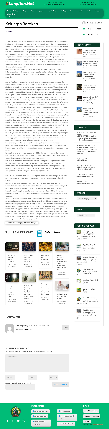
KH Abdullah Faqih (67, 424)
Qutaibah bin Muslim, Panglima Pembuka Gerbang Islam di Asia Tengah (29, 292)
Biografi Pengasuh (37, 11)
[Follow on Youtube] (18, 421)
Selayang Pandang (19, 11)
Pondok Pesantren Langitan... (89, 299)
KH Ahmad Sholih (41, 416)
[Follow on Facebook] (7, 421)
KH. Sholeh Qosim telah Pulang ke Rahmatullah (86, 168)
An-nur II (80, 174)
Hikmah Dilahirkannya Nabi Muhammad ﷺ (90, 62)
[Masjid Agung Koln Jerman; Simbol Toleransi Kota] (79, 74)
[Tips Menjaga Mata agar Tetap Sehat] (79, 51)
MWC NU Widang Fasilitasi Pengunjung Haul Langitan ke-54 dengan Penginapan (87, 138)
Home (9, 11)
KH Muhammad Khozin (40, 423)
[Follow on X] (13, 421)
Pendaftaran (52, 11)
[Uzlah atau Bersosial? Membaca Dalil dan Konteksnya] (79, 98)
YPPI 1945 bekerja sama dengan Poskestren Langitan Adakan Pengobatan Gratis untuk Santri (87, 150)
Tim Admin (80, 145)
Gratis (89, 11)
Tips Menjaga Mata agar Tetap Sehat (89, 51)
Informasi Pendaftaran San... (89, 232)
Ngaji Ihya (94, 103)
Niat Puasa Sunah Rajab (86, 176)
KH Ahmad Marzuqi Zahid (67, 417)
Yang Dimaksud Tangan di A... (88, 311)
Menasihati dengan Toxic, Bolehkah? (89, 87)
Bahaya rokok (66, 11)
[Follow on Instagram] (23, 421)
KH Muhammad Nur (41, 411)
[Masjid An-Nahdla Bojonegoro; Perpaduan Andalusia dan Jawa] (79, 109)
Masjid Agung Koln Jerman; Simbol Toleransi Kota (89, 74)
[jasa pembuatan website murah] (98, 425)
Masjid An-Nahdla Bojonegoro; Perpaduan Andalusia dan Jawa (90, 111)
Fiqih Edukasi (82, 160)
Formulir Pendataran (92, 416)
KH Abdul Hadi (65, 411)
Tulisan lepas (93, 35)
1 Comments (9, 31)
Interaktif (79, 11)
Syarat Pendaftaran (91, 411)
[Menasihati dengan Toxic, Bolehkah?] (79, 87)
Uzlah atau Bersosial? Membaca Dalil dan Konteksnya (90, 99)
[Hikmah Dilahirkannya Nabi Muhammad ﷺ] (79, 63)
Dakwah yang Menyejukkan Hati (62, 296)
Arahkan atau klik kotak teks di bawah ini (19, 383)
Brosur (97, 11)
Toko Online (11, 14)
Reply (66, 327)
